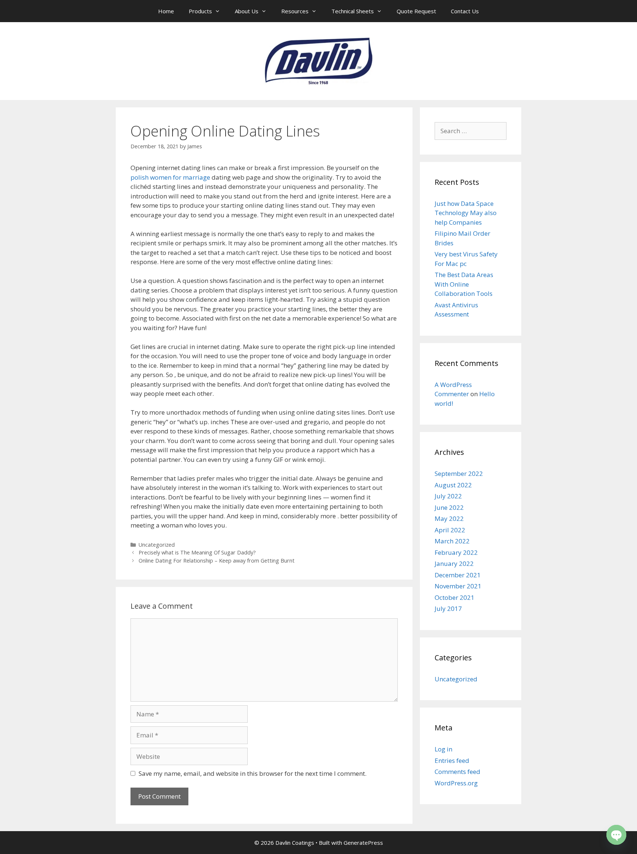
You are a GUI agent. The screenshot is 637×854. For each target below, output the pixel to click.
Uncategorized (157, 544)
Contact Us (465, 11)
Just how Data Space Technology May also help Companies (466, 213)
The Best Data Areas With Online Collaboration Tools (464, 284)
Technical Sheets (352, 11)
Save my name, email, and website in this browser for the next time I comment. (252, 773)
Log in (443, 749)
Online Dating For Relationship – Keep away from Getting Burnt (217, 560)
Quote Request (416, 11)
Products (200, 11)
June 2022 (449, 507)
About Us (246, 11)
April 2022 (450, 530)
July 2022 (448, 496)
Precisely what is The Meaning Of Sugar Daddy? (197, 552)
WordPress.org (456, 783)
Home (166, 11)
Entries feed (452, 760)
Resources (295, 11)
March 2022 (452, 541)
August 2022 (453, 485)
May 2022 (449, 518)
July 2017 (448, 608)
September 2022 (459, 473)
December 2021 (458, 575)
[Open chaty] (616, 835)
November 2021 (458, 586)
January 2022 (454, 563)
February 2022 (456, 552)
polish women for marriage (170, 177)
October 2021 (454, 597)
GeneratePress (363, 842)
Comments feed (457, 771)
